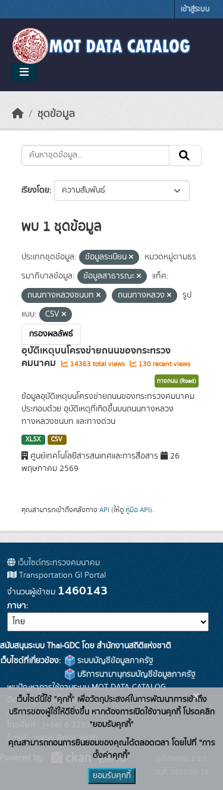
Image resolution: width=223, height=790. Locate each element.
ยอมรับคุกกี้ (112, 776)
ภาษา (16, 606)
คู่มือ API (137, 509)
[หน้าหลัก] (18, 114)
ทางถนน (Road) (176, 381)
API (104, 509)
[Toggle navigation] (24, 73)
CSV (56, 439)
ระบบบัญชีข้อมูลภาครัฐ (114, 661)
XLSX (33, 439)
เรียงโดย (35, 190)
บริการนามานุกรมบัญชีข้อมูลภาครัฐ (135, 674)
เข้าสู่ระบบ (195, 9)
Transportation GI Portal (61, 575)
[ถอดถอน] (131, 257)
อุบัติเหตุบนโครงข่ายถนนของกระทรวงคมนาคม (96, 357)
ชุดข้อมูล (56, 114)
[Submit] (185, 155)
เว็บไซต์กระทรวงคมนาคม (57, 563)
